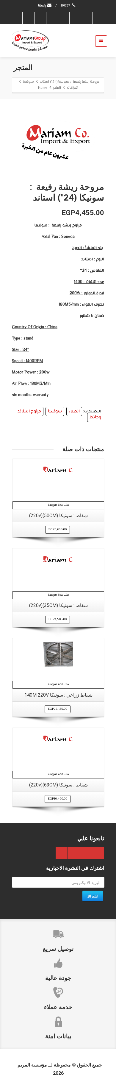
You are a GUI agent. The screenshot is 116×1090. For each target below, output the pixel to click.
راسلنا (42, 6)
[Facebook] (87, 18)
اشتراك (92, 896)
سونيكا (55, 411)
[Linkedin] (40, 18)
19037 (66, 6)
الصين (74, 411)
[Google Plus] (63, 18)
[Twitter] (75, 18)
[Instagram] (29, 18)
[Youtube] (52, 18)
